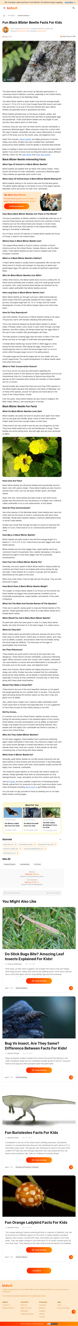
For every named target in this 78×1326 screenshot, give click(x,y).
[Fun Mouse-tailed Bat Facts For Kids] (13, 812)
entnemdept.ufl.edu (26, 844)
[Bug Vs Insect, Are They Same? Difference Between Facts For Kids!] (39, 1017)
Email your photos (16, 206)
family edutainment (27, 1314)
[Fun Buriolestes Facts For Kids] (39, 1106)
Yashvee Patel (41, 31)
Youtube (42, 1317)
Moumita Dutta (13, 1138)
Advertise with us (8, 1308)
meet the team (26, 1308)
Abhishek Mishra (25, 28)
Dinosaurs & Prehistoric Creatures (27, 1167)
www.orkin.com (8, 844)
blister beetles (25, 139)
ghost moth (30, 787)
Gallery (9, 80)
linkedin (42, 1314)
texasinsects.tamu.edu (45, 844)
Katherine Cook (21, 31)
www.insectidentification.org (33, 849)
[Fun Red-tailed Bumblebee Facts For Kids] (51, 812)
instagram (42, 1311)
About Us (24, 1305)
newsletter (24, 1311)
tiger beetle (27, 155)
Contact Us (6, 1305)
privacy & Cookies (63, 1308)
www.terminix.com (9, 853)
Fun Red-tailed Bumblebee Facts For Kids (50, 825)
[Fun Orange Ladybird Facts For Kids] (39, 1195)
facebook (42, 1305)
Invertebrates (24, 864)
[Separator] (74, 1312)
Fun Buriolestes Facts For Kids (31, 1132)
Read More (69, 2)
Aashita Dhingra (13, 1053)
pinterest (42, 1308)
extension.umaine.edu (10, 849)
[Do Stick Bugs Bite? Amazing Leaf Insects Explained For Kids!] (39, 927)
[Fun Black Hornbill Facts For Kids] (32, 812)
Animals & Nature (10, 820)
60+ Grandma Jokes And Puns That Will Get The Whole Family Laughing (33, 2)
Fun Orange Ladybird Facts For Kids (36, 1222)
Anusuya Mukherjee (14, 964)
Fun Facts (11, 15)
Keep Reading (40, 981)
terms (59, 1305)
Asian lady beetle (43, 155)
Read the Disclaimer (13, 893)
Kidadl (4, 15)
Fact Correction (55, 893)
